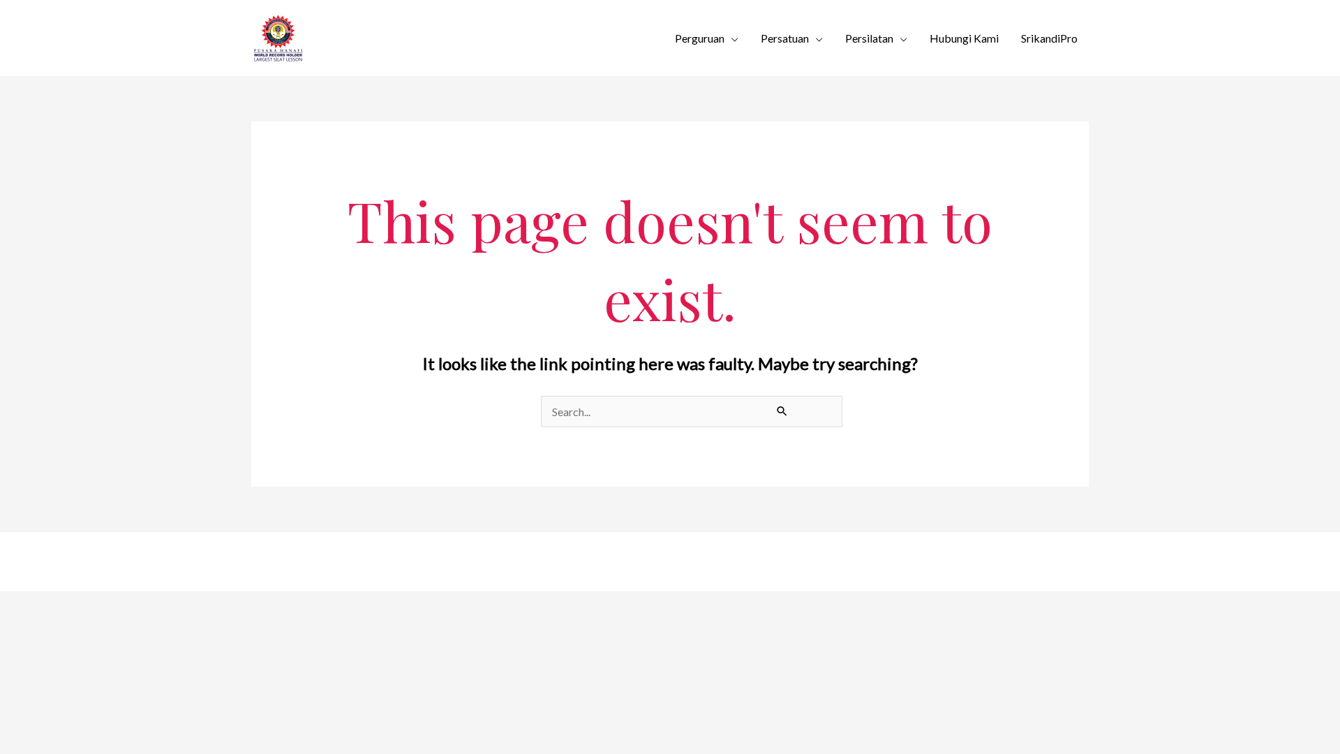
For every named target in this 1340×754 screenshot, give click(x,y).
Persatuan (785, 38)
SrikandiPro (1049, 38)
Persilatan (869, 38)
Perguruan (699, 38)
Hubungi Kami (964, 38)
